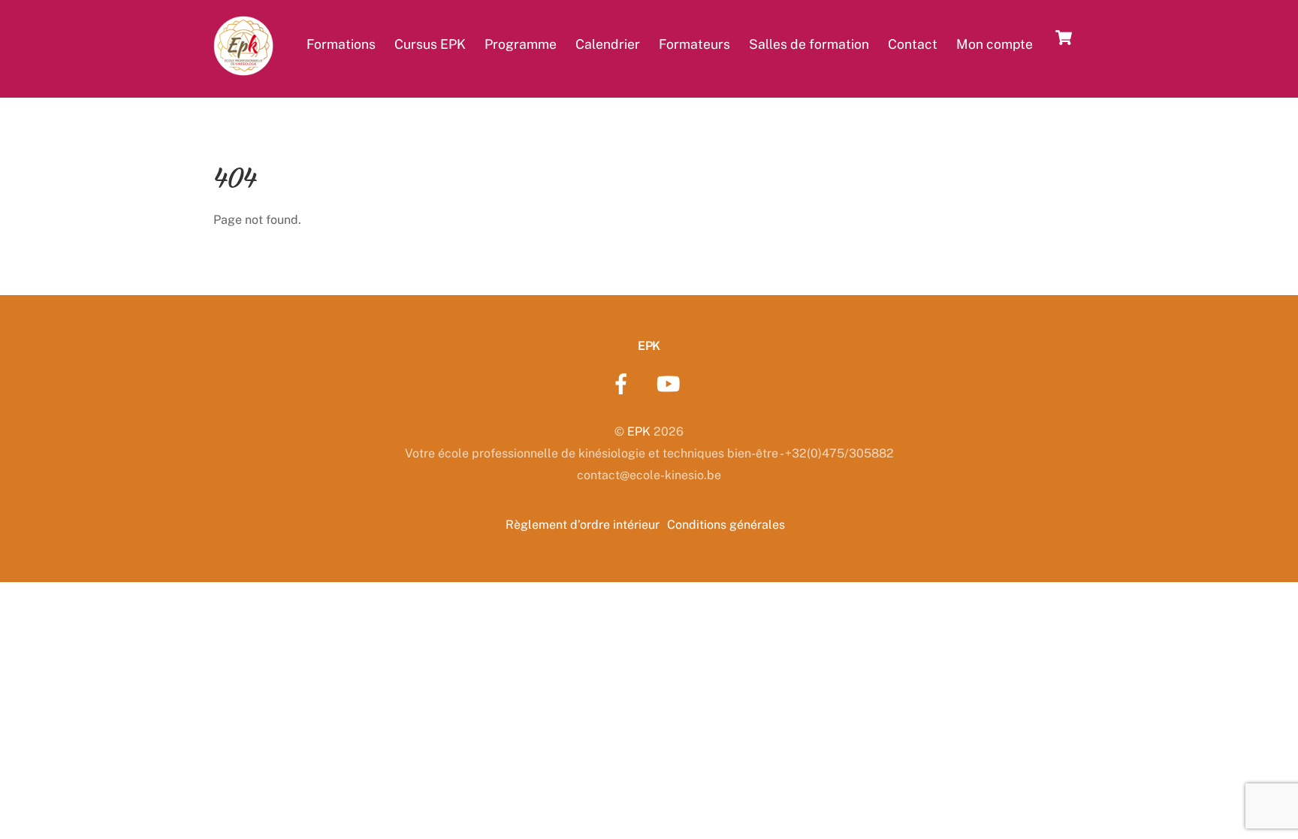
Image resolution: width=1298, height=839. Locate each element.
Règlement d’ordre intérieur (583, 525)
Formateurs (694, 44)
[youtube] (671, 383)
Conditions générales (726, 525)
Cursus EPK (430, 44)
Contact (912, 44)
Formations (341, 44)
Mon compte (994, 44)
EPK (639, 431)
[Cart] (1064, 38)
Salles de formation (809, 44)
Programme (520, 44)
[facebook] (623, 383)
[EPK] (243, 66)
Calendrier (607, 44)
